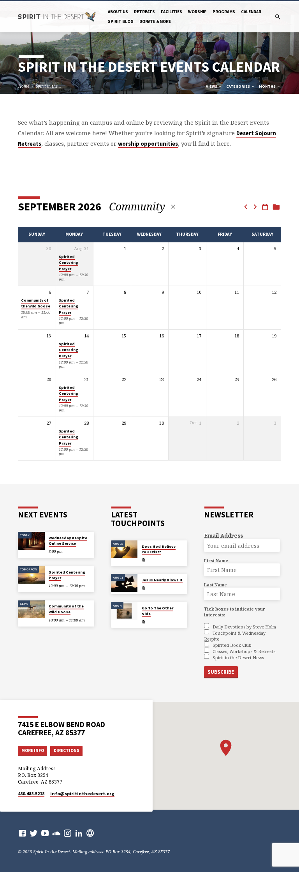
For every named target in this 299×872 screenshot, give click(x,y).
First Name (216, 560)
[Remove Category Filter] (173, 206)
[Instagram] (67, 833)
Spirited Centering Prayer (68, 262)
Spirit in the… (48, 86)
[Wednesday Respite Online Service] (31, 541)
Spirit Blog (121, 21)
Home (23, 86)
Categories (238, 86)
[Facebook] (22, 833)
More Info (32, 750)
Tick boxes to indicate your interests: (234, 612)
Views (212, 86)
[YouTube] (44, 833)
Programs (224, 11)
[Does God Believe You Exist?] (124, 549)
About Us (118, 11)
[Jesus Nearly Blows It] (124, 583)
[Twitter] (33, 833)
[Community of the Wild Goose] (31, 609)
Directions (66, 750)
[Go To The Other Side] (124, 611)
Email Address (223, 535)
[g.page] (90, 833)
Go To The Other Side (157, 610)
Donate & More (155, 21)
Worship (197, 11)
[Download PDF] (144, 560)
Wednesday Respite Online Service (68, 540)
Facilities (171, 11)
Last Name (215, 585)
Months (267, 86)
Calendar (251, 11)
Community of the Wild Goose (35, 303)
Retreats (144, 11)
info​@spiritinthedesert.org (82, 793)
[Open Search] (277, 16)
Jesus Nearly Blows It (162, 580)
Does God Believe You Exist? (159, 549)
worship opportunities (148, 143)
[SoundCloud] (56, 833)
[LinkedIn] (78, 833)
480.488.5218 (31, 793)
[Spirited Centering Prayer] (31, 575)
